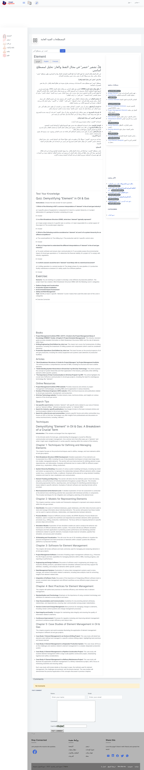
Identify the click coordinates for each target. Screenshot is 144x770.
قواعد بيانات (89, 753)
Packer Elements (113, 125)
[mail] (108, 755)
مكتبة (8, 51)
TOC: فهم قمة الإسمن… (120, 201)
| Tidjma (65, 766)
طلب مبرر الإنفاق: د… (121, 183)
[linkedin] (113, 755)
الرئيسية (9, 35)
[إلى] (140, 766)
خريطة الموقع (112, 766)
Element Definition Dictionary (117, 106)
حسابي (137, 2)
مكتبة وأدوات (10, 47)
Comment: (54, 721)
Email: (90, 693)
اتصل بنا (103, 766)
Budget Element (113, 93)
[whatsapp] (127, 755)
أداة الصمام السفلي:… (120, 197)
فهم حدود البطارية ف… (118, 192)
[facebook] (34, 751)
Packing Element (113, 136)
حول (129, 2)
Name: (53, 693)
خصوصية (130, 766)
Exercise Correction (43, 299)
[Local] (29, 3)
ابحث (62, 51)
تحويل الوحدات (90, 749)
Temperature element (115, 118)
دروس (8, 39)
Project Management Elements (118, 110)
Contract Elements (114, 99)
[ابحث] (37, 3)
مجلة (87, 756)
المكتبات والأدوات (74, 753)
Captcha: (54, 726)
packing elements (113, 129)
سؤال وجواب (72, 749)
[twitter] (122, 755)
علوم (8, 55)
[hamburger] (24, 3)
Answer (39, 216)
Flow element (112, 116)
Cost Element (112, 95)
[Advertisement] (59, 14)
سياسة (137, 766)
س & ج (9, 43)
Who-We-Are (122, 766)
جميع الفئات (111, 215)
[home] (8, 3)
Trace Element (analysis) (116, 140)
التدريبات (71, 756)
